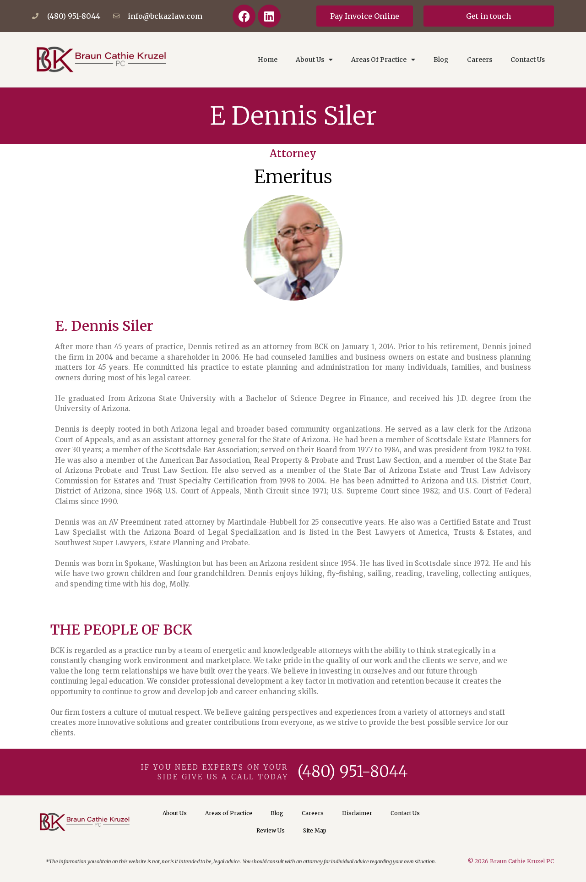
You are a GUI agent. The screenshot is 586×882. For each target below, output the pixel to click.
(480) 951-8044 (352, 771)
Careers (479, 59)
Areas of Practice (228, 813)
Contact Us (527, 59)
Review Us (270, 830)
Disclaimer (357, 813)
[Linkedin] (269, 16)
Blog (441, 59)
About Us (310, 59)
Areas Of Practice (379, 59)
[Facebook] (244, 16)
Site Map (314, 830)
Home (267, 59)
